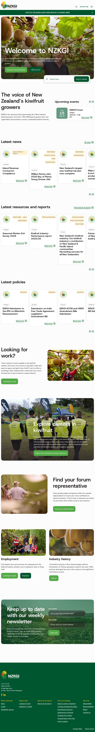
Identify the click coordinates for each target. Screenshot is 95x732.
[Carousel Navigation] (91, 102)
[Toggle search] (76, 6)
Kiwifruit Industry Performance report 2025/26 (41, 236)
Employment (10, 559)
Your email (52, 620)
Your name (52, 609)
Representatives (88, 707)
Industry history (60, 559)
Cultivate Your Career (65, 716)
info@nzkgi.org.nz (6, 688)
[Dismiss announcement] (92, 12)
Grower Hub (84, 7)
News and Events (7, 701)
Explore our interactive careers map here (50, 453)
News (3, 704)
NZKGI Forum (76, 110)
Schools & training (64, 701)
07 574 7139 (5, 684)
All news (87, 142)
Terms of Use (89, 729)
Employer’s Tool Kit (25, 707)
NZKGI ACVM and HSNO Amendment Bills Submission (72, 311)
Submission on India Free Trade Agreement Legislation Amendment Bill (42, 312)
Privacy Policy (77, 729)
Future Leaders (63, 721)
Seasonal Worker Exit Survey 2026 (14, 234)
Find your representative (16, 70)
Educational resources (65, 710)
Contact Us (86, 713)
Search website (81, 79)
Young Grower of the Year (66, 718)
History (53, 578)
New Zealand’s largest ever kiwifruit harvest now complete (71, 171)
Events (3, 707)
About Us (86, 701)
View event (85, 117)
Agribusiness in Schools (65, 713)
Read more (20, 181)
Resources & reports (45, 701)
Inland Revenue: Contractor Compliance (11, 171)
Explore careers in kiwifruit (67, 704)
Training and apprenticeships (67, 707)
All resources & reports (82, 208)
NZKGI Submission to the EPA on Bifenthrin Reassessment (13, 311)
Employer (25, 576)
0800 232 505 (5, 686)
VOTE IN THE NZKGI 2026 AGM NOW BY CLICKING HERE (47, 12)
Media (85, 710)
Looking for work (9, 381)
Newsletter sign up (7, 710)
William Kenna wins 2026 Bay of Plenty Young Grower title (41, 177)
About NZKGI (87, 704)
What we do (35, 70)
